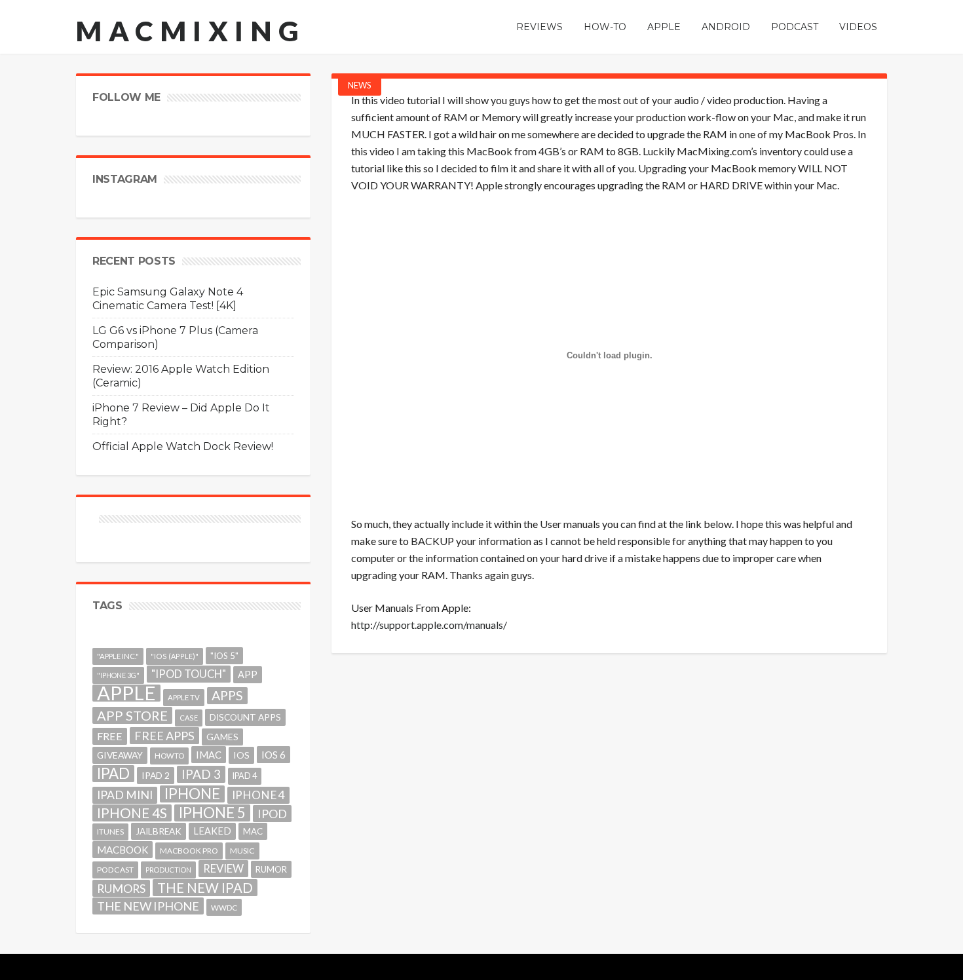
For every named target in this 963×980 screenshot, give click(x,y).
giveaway (120, 755)
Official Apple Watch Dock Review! (182, 446)
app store (132, 715)
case (188, 717)
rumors (121, 888)
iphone (192, 793)
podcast (115, 870)
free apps (164, 735)
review (223, 868)
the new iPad (205, 887)
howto (169, 755)
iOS (241, 755)
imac (208, 755)
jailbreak (158, 831)
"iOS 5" (224, 655)
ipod (272, 813)
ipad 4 (245, 776)
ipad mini (125, 795)
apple (126, 693)
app (247, 674)
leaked (212, 831)
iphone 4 (258, 795)
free (110, 736)
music (242, 851)
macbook (122, 850)
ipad (113, 773)
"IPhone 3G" (118, 675)
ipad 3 (201, 774)
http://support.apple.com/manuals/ (429, 624)
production (168, 869)
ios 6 (273, 755)
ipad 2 (156, 775)
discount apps (245, 717)
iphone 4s (132, 812)
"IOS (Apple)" (174, 656)
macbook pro (189, 851)
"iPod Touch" (188, 674)
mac (253, 831)
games (222, 736)
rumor (271, 869)
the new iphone (148, 906)
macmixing (190, 31)
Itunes (110, 832)
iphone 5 (212, 812)
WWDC (224, 907)
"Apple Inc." (118, 656)
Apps (227, 695)
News (359, 85)
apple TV (184, 697)
